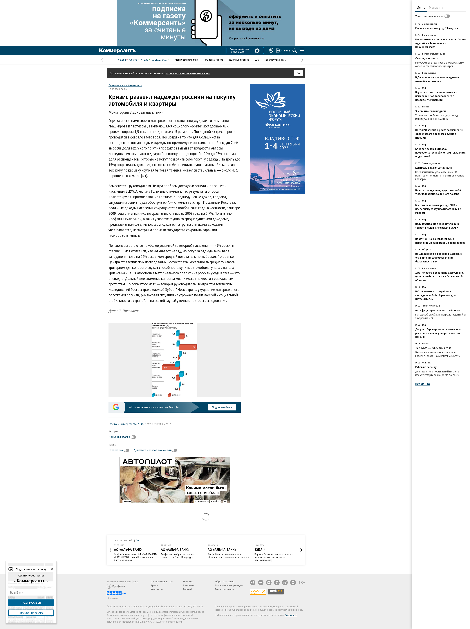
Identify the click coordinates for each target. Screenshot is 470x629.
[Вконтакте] (260, 582)
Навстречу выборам (275, 59)
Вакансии (188, 585)
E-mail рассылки (224, 589)
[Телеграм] (252, 582)
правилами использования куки (188, 73)
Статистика (116, 450)
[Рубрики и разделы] (302, 50)
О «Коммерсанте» (162, 581)
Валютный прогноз (239, 59)
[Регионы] (271, 50)
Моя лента (436, 8)
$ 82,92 (122, 59)
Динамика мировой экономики (125, 85)
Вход (287, 50)
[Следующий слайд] (301, 550)
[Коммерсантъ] (117, 50)
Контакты (157, 589)
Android (187, 589)
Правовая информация (229, 585)
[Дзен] (269, 582)
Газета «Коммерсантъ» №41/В (127, 424)
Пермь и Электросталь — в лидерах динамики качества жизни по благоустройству (273, 557)
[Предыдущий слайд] (110, 550)
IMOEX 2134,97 (159, 59)
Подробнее (291, 615)
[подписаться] (134, 437)
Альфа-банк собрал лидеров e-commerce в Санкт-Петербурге (178, 555)
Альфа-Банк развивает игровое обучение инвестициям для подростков (229, 555)
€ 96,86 (133, 59)
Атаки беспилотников (186, 59)
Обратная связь (224, 581)
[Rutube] (285, 582)
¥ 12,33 (144, 59)
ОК (298, 73)
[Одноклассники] (277, 582)
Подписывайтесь (222, 407)
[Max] (293, 582)
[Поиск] (295, 50)
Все (137, 540)
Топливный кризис (213, 59)
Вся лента (422, 384)
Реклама (188, 581)
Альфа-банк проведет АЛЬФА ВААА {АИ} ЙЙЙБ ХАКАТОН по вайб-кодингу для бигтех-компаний (135, 557)
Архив (154, 585)
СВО (256, 59)
